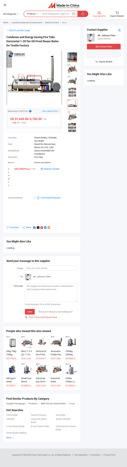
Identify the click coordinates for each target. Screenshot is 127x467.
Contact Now (105, 46)
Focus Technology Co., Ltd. (43, 455)
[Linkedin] (45, 227)
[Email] (49, 227)
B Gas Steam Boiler (40, 426)
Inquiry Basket (105, 61)
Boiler (64, 22)
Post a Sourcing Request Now (41, 317)
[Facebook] (34, 227)
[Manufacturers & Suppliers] (63, 5)
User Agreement (81, 455)
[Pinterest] (41, 227)
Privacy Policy (109, 455)
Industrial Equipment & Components (27, 22)
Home (5, 22)
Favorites (14, 227)
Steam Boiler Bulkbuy (16, 432)
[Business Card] (119, 30)
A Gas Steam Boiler (15, 426)
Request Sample (51, 168)
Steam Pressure (38, 414)
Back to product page (19, 30)
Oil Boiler (10, 418)
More (9, 437)
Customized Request (50, 197)
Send (29, 311)
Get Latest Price (50, 111)
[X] (38, 227)
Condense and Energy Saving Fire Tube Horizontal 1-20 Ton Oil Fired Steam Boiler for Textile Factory (32, 41)
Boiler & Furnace (52, 22)
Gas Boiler (61, 414)
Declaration (95, 455)
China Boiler (12, 414)
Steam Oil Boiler (63, 418)
